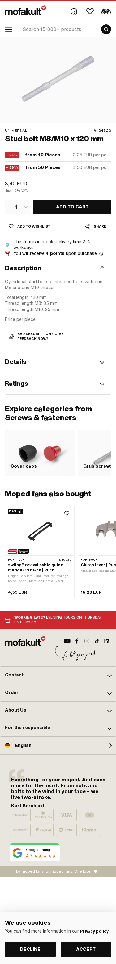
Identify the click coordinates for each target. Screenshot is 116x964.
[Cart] (106, 11)
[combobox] (17, 207)
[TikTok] (96, 641)
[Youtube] (67, 641)
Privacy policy (94, 931)
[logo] (25, 10)
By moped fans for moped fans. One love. (54, 871)
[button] (58, 268)
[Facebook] (77, 641)
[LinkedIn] (106, 641)
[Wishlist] (90, 11)
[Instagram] (87, 641)
